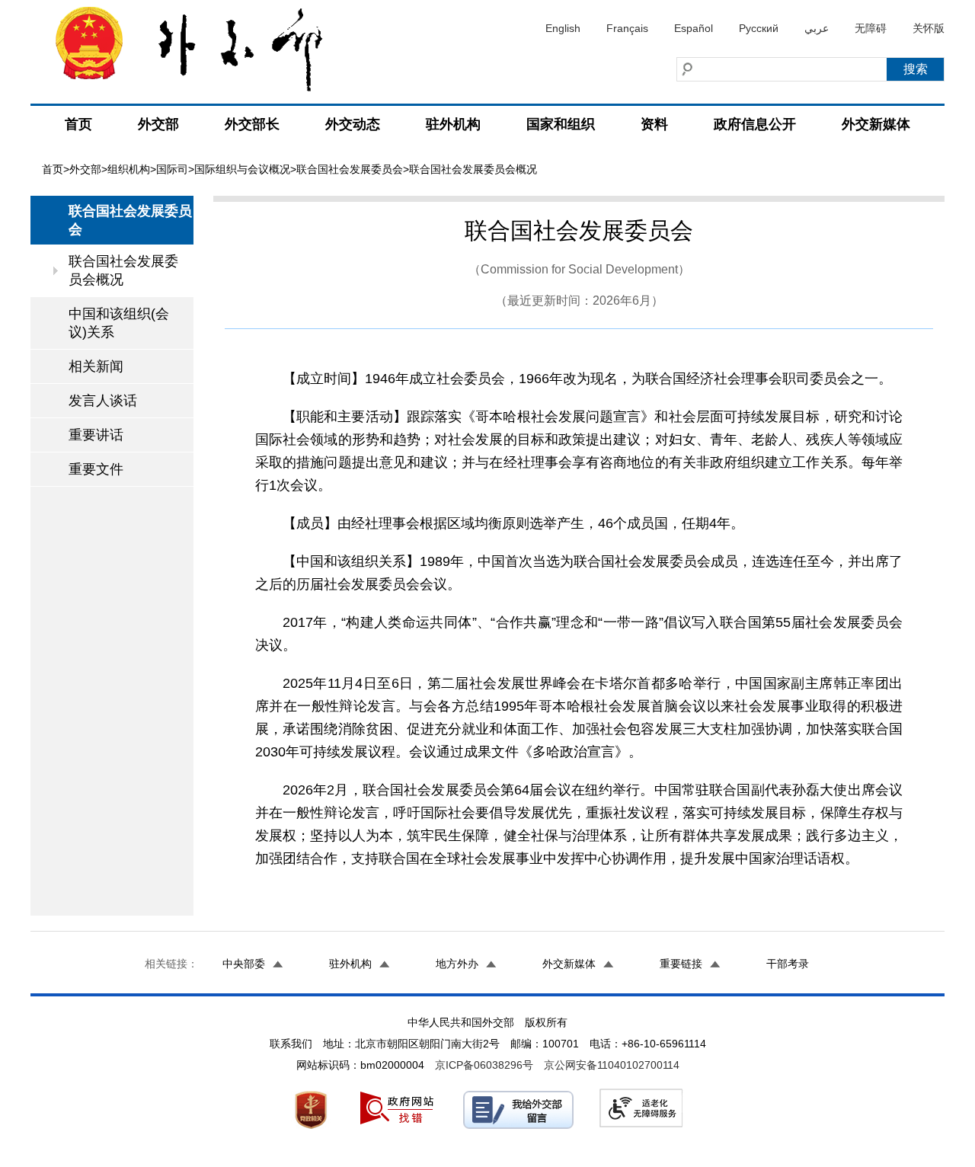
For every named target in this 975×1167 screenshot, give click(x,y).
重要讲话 (96, 435)
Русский (758, 28)
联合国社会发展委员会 (349, 169)
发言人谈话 (103, 400)
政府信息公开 (755, 124)
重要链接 (681, 964)
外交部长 (252, 124)
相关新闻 (96, 366)
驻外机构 (453, 124)
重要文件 (96, 469)
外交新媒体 (876, 124)
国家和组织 (560, 124)
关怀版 (929, 28)
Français (627, 28)
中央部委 (243, 964)
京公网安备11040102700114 (611, 1065)
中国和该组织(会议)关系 (119, 323)
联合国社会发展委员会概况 (123, 270)
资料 (654, 124)
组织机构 (128, 169)
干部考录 (787, 964)
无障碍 (871, 28)
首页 (78, 124)
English (562, 28)
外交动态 (352, 124)
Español (693, 28)
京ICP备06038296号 (484, 1065)
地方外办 (457, 964)
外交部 (158, 124)
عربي (816, 28)
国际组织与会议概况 (242, 169)
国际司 (172, 169)
